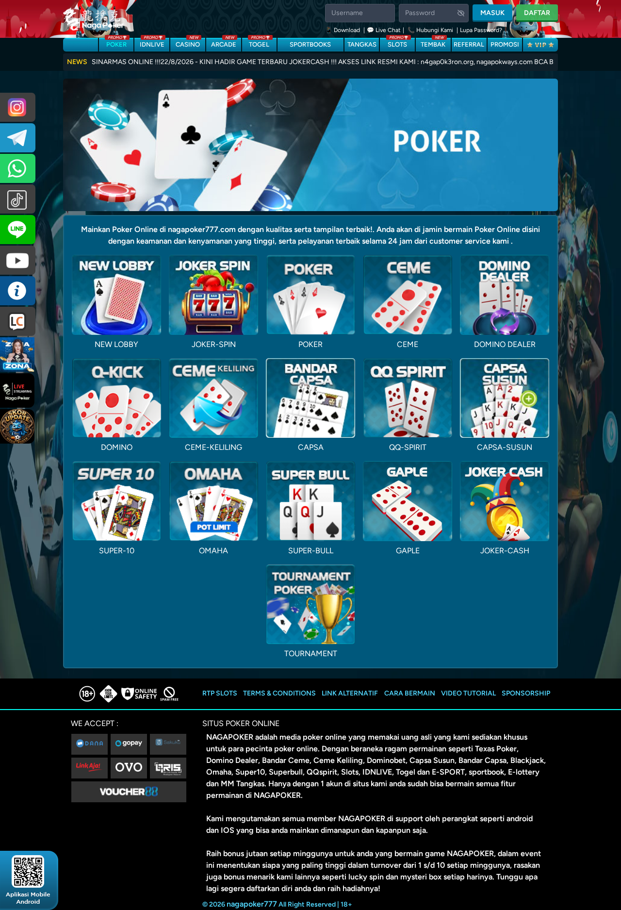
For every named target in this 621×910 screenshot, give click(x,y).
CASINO (188, 43)
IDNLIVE (152, 43)
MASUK (492, 13)
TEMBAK (433, 43)
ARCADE (223, 43)
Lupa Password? (481, 30)
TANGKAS (361, 44)
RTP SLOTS (219, 693)
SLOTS (397, 43)
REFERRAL (469, 44)
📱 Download (343, 30)
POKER (116, 43)
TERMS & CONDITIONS (279, 693)
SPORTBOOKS (310, 44)
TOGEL (259, 43)
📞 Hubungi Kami (430, 30)
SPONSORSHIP (526, 693)
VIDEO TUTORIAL (468, 693)
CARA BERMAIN (409, 693)
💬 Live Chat (384, 30)
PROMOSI (504, 44)
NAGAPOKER (229, 737)
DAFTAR (537, 13)
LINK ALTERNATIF (350, 693)
